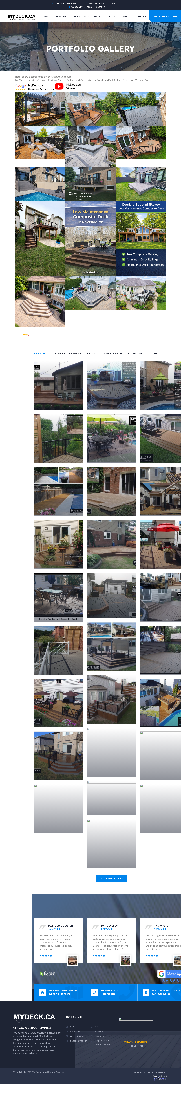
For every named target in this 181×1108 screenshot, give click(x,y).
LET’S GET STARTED (113, 878)
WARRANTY (139, 1072)
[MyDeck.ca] (22, 16)
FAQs (89, 7)
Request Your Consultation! (103, 1042)
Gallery (112, 16)
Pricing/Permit (78, 1041)
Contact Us (140, 16)
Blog (125, 16)
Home (47, 16)
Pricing (96, 16)
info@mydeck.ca (109, 990)
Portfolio (100, 1031)
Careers (100, 7)
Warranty (76, 7)
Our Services (79, 16)
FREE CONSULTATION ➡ (165, 16)
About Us (61, 16)
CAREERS (160, 1072)
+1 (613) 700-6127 (71, 3)
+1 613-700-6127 (107, 994)
